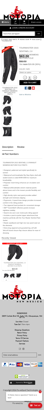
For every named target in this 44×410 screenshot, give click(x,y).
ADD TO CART (29, 83)
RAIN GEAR (36, 39)
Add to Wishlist (25, 94)
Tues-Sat (22, 324)
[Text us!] (35, 405)
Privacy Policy (22, 335)
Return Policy (22, 333)
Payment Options (22, 341)
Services (22, 344)
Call (15, 23)
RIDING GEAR (24, 39)
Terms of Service (22, 338)
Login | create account (23, 28)
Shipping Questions (22, 330)
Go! (38, 33)
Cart (24, 23)
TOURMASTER (7, 41)
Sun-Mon (22, 321)
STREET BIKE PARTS (10, 39)
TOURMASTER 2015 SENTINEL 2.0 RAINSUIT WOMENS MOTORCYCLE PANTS (15, 264)
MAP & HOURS (36, 22)
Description (7, 147)
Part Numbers (11, 154)
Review (20, 147)
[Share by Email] (33, 88)
